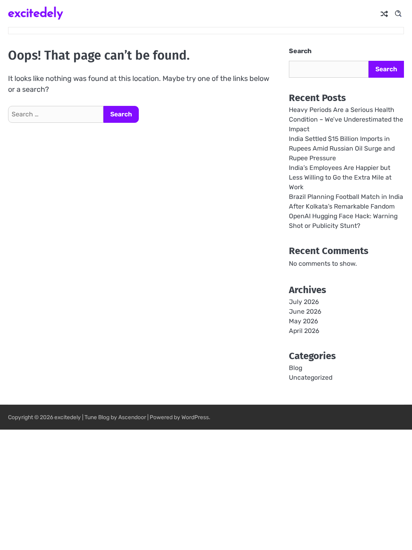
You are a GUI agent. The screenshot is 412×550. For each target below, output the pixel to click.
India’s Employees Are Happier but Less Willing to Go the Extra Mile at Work (340, 177)
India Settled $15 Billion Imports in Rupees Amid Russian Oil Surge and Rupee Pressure (342, 148)
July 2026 (304, 302)
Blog (295, 368)
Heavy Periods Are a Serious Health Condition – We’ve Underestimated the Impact (346, 119)
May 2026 (303, 321)
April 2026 (304, 331)
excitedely (35, 12)
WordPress (195, 417)
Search (300, 51)
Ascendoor (132, 417)
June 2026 (305, 311)
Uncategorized (310, 377)
